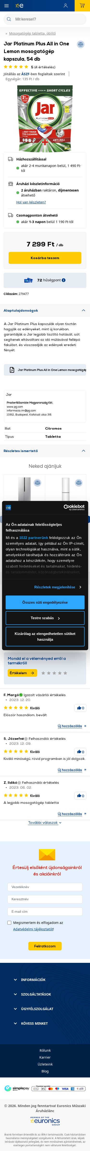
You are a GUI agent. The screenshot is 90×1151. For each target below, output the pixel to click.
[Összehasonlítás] (37, 483)
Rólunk (45, 1050)
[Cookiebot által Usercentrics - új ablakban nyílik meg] (64, 508)
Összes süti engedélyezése (45, 602)
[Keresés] (81, 19)
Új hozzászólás (70, 726)
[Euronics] (17, 5)
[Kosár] (82, 5)
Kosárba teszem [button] (45, 258)
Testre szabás (42, 618)
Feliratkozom (45, 946)
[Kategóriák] (6, 6)
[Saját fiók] (67, 6)
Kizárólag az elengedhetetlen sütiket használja (45, 636)
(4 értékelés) (43, 67)
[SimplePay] (45, 1088)
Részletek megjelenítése (54, 587)
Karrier (45, 1057)
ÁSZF (25, 74)
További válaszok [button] (43, 822)
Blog (45, 1071)
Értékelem (18, 673)
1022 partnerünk (33, 538)
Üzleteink (45, 1064)
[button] (31, 202)
